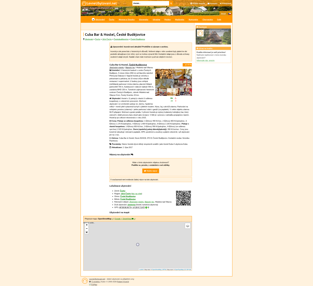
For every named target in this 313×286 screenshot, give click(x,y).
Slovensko (143, 19)
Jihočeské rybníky (116, 67)
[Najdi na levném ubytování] (171, 3)
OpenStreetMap (157, 269)
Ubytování (100, 19)
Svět (219, 19)
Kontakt (214, 3)
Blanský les (130, 67)
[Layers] (187, 225)
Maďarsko (179, 19)
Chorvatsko (207, 19)
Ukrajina (156, 19)
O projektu (95, 282)
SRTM (164, 269)
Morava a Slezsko (127, 19)
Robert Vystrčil (123, 282)
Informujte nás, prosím (206, 60)
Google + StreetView (123, 219)
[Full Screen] (87, 232)
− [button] (87, 228)
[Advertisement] (137, 26)
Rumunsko (193, 19)
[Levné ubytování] (85, 281)
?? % (189, 65)
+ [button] (87, 224)
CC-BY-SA (187, 269)
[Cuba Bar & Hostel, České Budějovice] (173, 82)
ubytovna (131, 205)
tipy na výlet (136, 194)
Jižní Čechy (126, 194)
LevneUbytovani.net (97, 279)
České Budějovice (138, 64)
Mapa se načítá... (137, 246)
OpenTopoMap (179, 269)
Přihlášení (226, 3)
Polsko (167, 19)
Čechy (111, 19)
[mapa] (112, 219)
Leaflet (141, 269)
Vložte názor (151, 171)
